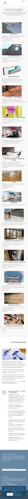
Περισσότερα (17, 494)
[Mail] (25, 497)
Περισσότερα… (5, 41)
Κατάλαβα (10, 494)
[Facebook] (21, 497)
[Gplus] (23, 497)
